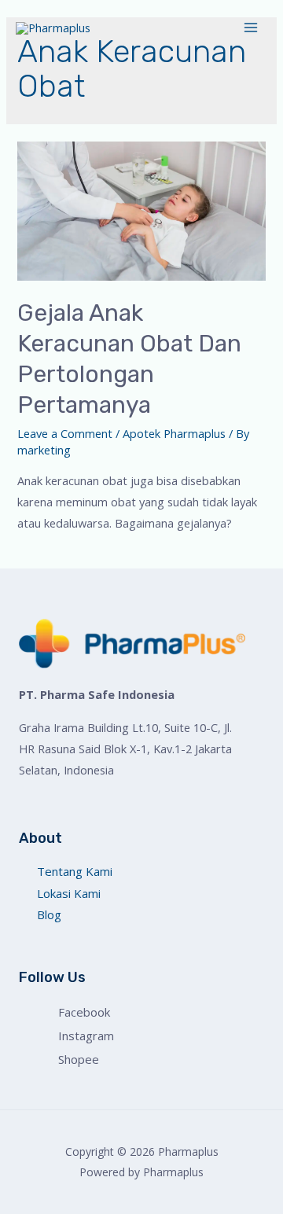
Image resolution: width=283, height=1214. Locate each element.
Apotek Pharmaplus (174, 433)
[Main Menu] (250, 27)
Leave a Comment (64, 433)
